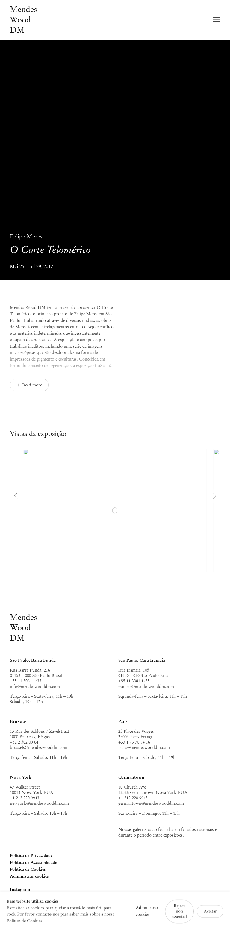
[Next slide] (213, 496)
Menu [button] (215, 19)
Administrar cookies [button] (29, 876)
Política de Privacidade (31, 855)
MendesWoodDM (23, 627)
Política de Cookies (28, 869)
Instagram (20, 890)
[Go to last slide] (16, 496)
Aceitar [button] (210, 911)
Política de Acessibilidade (33, 862)
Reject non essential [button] (179, 911)
